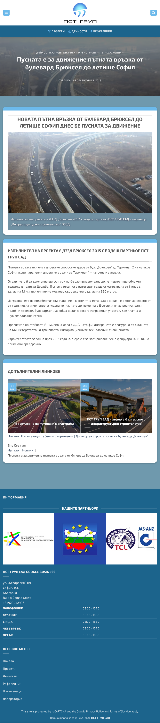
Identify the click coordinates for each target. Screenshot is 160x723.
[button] (6, 13)
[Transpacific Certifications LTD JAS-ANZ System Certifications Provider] (131, 538)
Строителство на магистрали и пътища (81, 52)
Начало (8, 661)
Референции (102, 31)
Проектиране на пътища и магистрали (43, 423)
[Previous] (15, 406)
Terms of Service (120, 711)
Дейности (79, 31)
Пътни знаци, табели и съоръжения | (48, 436)
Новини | (14, 436)
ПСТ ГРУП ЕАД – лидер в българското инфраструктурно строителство (116, 421)
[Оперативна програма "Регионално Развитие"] (80, 538)
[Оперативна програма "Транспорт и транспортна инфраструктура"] (28, 538)
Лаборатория (12, 698)
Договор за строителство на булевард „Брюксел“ (112, 436)
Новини (118, 52)
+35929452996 (13, 602)
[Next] (144, 406)
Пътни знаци (12, 691)
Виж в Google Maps (17, 597)
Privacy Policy (95, 711)
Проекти (58, 31)
